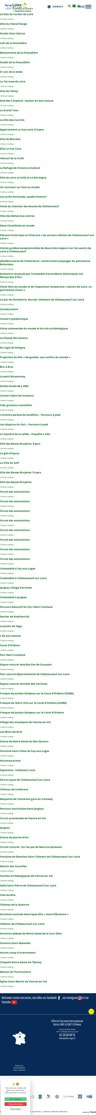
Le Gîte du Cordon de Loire (16, 14)
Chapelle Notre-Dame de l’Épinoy (21, 962)
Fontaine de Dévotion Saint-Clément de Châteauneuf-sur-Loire (40, 856)
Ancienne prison (10, 760)
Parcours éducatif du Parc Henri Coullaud (26, 607)
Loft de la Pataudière (13, 43)
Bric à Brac (6, 366)
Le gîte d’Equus (9, 453)
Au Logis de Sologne (12, 347)
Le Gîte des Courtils (12, 120)
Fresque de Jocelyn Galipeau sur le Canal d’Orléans (32, 712)
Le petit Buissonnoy (12, 376)
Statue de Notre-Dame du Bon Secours (24, 741)
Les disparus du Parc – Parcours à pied (24, 424)
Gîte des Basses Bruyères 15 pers (20, 472)
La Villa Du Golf (9, 462)
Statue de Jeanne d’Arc (14, 837)
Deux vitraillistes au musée (17, 225)
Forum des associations (15, 491)
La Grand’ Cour (9, 110)
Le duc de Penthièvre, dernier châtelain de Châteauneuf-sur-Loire (42, 299)
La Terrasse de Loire (12, 81)
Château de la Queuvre (14, 904)
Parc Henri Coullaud (12, 655)
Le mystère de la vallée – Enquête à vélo (25, 434)
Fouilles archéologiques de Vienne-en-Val (26, 875)
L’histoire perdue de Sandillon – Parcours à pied (30, 414)
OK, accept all (15, 1099)
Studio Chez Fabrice (12, 33)
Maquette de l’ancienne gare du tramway (26, 799)
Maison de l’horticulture (15, 971)
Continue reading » (7, 19)
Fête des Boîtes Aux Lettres (17, 216)
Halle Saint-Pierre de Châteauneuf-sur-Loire (28, 885)
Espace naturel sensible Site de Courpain (26, 664)
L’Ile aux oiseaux (10, 635)
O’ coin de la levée (11, 71)
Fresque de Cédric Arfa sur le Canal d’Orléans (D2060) (33, 703)
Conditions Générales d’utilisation (55, 1111)
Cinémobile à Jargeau (13, 597)
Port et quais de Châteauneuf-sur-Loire (25, 779)
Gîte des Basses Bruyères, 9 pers (20, 443)
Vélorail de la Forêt (12, 158)
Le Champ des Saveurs (14, 338)
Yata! (93, 1112)
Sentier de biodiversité (14, 616)
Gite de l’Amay (9, 91)
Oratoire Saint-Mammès (15, 943)
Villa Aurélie (7, 895)
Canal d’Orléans (10, 645)
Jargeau (5, 827)
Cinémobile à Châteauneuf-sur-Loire (23, 578)
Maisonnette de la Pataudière (19, 52)
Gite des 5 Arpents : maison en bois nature (26, 100)
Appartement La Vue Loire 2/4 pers (22, 129)
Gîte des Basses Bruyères (15, 482)
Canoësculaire (9, 309)
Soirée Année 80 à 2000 (14, 386)
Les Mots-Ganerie (11, 731)
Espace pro (19, 1065)
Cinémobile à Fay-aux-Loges (17, 568)
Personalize (15, 1109)
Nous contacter (19, 1070)
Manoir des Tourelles (13, 866)
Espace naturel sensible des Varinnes (23, 683)
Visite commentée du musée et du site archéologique (34, 328)
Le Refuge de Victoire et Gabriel (20, 168)
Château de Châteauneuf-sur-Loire (22, 923)
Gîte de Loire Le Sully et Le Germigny (23, 177)
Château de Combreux (14, 789)
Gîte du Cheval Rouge (13, 23)
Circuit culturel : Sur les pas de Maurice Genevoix (31, 847)
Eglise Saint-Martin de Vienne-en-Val (23, 981)
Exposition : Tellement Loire (17, 770)
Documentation (19, 1068)
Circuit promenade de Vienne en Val (23, 818)
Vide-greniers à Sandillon (16, 405)
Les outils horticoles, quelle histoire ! (23, 196)
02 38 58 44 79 (58, 6)
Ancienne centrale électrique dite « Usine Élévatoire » (34, 914)
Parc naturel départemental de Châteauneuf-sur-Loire (35, 674)
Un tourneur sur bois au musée (20, 187)
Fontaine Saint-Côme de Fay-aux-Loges (24, 751)
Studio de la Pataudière (15, 62)
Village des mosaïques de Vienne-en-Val (25, 722)
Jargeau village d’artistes (16, 587)
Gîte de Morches (10, 139)
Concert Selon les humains (17, 395)
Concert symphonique (14, 318)
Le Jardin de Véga (11, 626)
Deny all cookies (16, 1104)
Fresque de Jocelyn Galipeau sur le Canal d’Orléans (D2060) (37, 693)
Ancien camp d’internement (18, 952)
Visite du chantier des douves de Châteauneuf (29, 206)
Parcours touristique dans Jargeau (22, 808)
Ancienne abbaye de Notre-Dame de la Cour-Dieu (31, 933)
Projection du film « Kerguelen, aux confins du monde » (35, 357)
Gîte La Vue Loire (10, 148)
